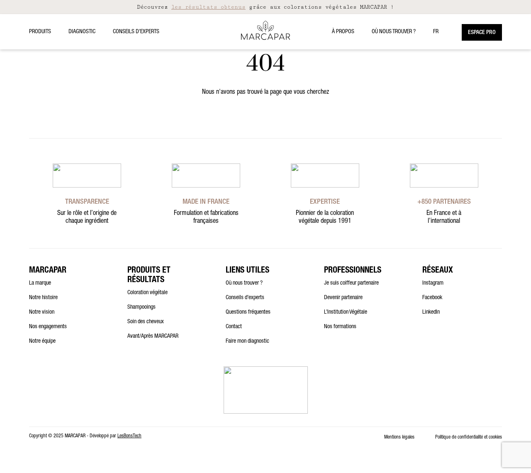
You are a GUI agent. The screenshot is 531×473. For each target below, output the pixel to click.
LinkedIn (431, 312)
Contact (234, 327)
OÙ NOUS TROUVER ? (394, 32)
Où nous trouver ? (244, 283)
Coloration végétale (147, 293)
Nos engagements (48, 327)
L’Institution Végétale (345, 312)
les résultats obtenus (208, 7)
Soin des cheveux (145, 322)
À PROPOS (343, 32)
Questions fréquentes (248, 312)
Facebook (432, 298)
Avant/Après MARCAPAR (152, 336)
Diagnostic (81, 32)
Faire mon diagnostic (247, 341)
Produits (40, 32)
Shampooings (141, 307)
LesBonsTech (129, 436)
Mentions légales (399, 437)
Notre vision (41, 312)
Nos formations (340, 327)
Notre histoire (43, 298)
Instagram (432, 283)
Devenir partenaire (343, 298)
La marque (40, 283)
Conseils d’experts (136, 32)
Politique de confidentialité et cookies (468, 437)
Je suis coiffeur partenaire (351, 283)
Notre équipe (42, 341)
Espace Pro (482, 33)
